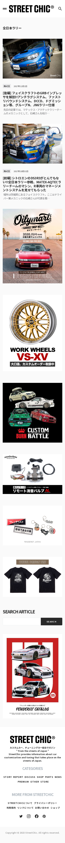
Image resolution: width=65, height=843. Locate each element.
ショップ (55, 807)
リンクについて (25, 807)
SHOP (40, 776)
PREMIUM (23, 781)
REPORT (18, 776)
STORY (7, 776)
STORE (44, 781)
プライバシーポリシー (45, 802)
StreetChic (31, 832)
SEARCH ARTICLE (19, 611)
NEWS (58, 776)
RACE (7, 86)
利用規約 (11, 807)
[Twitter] (21, 816)
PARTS (49, 776)
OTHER (34, 781)
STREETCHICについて (20, 802)
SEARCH (52, 621)
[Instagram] (29, 816)
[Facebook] (36, 816)
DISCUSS (30, 776)
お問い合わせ (42, 807)
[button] (5, 9)
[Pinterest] (44, 816)
